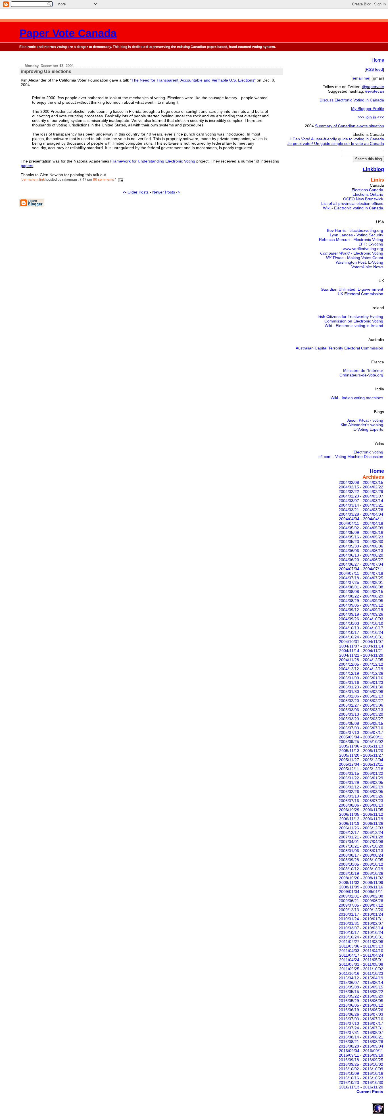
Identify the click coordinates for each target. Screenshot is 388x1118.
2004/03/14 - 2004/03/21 (361, 505)
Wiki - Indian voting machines (357, 397)
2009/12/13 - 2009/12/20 (361, 909)
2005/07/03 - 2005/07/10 (361, 728)
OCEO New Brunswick (363, 199)
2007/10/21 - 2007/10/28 (361, 846)
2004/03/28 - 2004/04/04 (361, 514)
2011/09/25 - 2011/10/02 (361, 969)
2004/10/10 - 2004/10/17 (361, 628)
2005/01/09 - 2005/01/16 (361, 678)
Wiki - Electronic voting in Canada (353, 208)
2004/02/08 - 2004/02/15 (361, 482)
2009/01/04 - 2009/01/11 (361, 891)
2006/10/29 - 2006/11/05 (361, 809)
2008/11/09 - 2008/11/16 (361, 887)
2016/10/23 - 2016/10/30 (361, 1082)
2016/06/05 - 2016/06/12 (361, 1005)
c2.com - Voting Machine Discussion (350, 456)
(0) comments (104, 179)
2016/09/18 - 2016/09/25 (361, 1059)
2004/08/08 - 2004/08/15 (361, 591)
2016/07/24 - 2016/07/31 (361, 1028)
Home (378, 60)
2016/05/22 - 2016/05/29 (361, 996)
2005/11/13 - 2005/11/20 (361, 750)
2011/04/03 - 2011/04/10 (361, 950)
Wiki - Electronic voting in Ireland (354, 325)
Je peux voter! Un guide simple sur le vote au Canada (335, 143)
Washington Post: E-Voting (359, 262)
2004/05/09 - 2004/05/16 (361, 532)
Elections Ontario (367, 194)
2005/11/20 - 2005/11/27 (361, 755)
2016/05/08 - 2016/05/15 (361, 987)
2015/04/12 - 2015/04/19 (361, 978)
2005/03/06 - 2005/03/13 (361, 709)
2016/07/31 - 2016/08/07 (361, 1032)
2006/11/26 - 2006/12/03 (361, 828)
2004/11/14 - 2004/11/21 (361, 650)
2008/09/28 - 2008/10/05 (361, 859)
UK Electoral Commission (360, 294)
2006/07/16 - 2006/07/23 (361, 800)
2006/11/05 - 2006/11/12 (361, 814)
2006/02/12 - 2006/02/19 (361, 787)
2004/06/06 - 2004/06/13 (361, 550)
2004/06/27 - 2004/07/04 (361, 564)
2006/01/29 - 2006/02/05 (361, 782)
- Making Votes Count (354, 257)
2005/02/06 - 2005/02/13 (361, 696)
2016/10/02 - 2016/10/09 (361, 1069)
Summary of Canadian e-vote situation (349, 126)
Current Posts (369, 1091)
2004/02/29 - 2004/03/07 (361, 496)
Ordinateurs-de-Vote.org (361, 375)
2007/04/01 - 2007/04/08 (361, 841)
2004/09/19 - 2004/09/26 (361, 614)
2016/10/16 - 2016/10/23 (361, 1078)
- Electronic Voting (351, 253)
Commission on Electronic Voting (353, 321)
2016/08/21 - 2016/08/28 (361, 1041)
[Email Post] (119, 179)
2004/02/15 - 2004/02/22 (361, 487)
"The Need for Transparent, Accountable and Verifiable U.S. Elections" (193, 80)
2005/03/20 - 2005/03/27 (361, 719)
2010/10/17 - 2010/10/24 (361, 932)
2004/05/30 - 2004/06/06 (361, 546)
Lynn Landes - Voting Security (356, 235)
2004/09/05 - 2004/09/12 (361, 605)
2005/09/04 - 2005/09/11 (361, 737)
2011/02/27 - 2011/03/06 (361, 941)
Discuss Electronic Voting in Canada (352, 100)
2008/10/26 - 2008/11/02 (361, 878)
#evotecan (374, 91)
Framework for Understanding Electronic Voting (152, 161)
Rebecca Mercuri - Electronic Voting (351, 239)
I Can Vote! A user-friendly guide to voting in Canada (337, 139)
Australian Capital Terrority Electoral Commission (339, 348)
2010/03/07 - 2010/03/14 (361, 928)
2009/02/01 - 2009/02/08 (361, 896)
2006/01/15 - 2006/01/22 (361, 773)
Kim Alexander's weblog (362, 424)
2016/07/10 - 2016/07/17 (361, 1023)
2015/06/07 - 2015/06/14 (361, 982)
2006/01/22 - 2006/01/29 (361, 778)
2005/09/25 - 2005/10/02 (361, 741)
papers (27, 165)
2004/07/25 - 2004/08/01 (361, 582)
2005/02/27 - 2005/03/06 (361, 705)
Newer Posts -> (166, 192)
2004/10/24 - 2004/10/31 (361, 637)
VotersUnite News (367, 267)
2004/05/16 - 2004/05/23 (361, 537)
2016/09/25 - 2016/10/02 (361, 1064)
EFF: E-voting (370, 244)
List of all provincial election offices (352, 203)
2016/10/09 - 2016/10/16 (361, 1073)
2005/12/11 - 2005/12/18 (361, 769)
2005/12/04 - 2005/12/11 (361, 764)
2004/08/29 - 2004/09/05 (361, 600)
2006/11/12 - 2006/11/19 (361, 819)
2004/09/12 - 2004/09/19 (361, 609)
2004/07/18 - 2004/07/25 (361, 578)
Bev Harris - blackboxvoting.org (355, 230)
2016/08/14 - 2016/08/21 (361, 1037)
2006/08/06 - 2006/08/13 (361, 805)
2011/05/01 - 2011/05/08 (361, 964)
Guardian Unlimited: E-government (352, 289)
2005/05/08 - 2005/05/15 (361, 723)
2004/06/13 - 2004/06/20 (361, 555)
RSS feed (374, 69)
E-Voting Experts (368, 429)
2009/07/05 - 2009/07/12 (361, 905)
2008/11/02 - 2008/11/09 (361, 882)
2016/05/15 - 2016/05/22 (361, 991)
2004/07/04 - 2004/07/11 (361, 569)
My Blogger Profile (367, 108)
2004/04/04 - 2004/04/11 (361, 519)
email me (361, 78)
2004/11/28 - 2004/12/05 (361, 659)
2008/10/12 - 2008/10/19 (361, 869)
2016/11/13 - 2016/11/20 (361, 1087)
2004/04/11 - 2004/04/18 (361, 523)
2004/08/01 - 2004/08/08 (361, 587)
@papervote (373, 86)
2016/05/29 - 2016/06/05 (361, 1000)
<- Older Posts (136, 192)
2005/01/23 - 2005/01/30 (361, 687)
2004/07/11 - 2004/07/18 (361, 573)
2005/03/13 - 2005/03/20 (361, 714)
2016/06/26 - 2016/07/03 (361, 1014)
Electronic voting (368, 452)
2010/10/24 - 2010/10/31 (361, 937)
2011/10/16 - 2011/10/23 (361, 973)
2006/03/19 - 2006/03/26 (361, 796)
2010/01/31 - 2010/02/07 (361, 923)
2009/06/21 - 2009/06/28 (361, 900)
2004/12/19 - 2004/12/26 (361, 673)
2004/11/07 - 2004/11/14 (361, 646)
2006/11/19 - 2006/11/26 (361, 823)
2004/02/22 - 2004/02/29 (361, 491)
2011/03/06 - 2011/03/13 (361, 946)
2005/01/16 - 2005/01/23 (361, 682)
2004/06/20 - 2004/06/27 (361, 559)
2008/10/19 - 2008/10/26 (361, 873)
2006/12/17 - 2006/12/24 (361, 832)
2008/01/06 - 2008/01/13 (361, 850)
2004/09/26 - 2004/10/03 (361, 619)
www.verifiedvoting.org (363, 248)
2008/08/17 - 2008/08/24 (361, 855)
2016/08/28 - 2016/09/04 (361, 1046)
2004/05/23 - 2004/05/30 (361, 541)
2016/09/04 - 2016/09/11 (361, 1050)
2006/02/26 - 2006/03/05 (361, 791)
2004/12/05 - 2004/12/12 (361, 664)
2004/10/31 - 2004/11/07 (361, 641)
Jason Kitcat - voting (365, 420)
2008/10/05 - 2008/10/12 (361, 864)
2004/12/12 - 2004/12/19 (361, 669)
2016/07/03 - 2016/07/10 (361, 1019)
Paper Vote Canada (67, 33)
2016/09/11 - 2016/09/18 (361, 1055)
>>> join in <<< (371, 117)
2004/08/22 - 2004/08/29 (361, 596)
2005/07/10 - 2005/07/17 (361, 732)
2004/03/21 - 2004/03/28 (361, 509)
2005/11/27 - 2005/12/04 (361, 759)
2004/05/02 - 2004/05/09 (361, 528)
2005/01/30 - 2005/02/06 (361, 691)
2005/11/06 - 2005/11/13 (361, 746)
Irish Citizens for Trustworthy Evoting (350, 316)
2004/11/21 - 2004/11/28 (361, 655)
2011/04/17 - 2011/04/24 (361, 955)
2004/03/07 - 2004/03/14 (361, 500)
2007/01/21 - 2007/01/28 (361, 837)
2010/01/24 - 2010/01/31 (361, 919)
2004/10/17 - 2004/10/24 (361, 632)
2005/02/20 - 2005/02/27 (361, 700)
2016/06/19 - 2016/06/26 (361, 1009)
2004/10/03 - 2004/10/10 (361, 623)
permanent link (33, 179)
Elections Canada (367, 190)
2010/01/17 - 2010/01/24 (361, 914)
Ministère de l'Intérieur (363, 370)
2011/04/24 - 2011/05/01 (361, 959)
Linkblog (373, 169)
